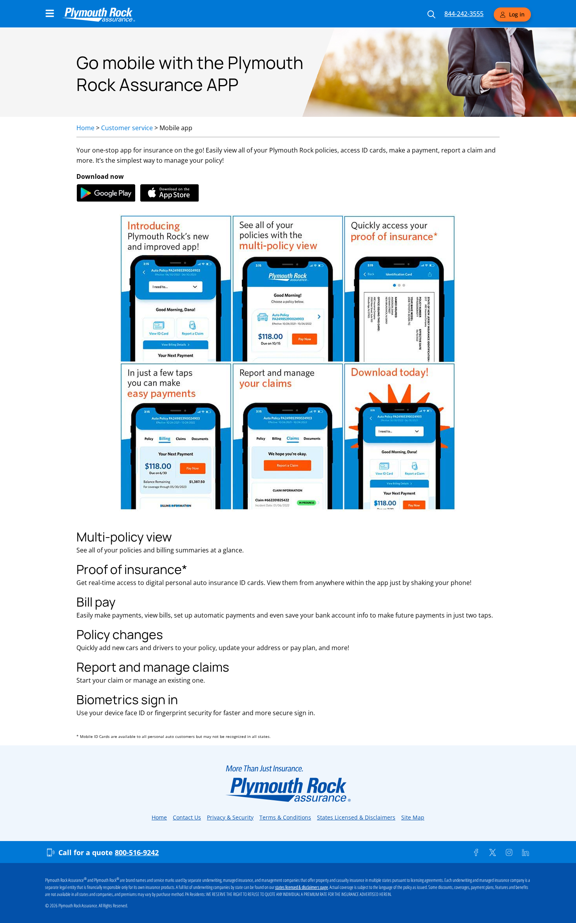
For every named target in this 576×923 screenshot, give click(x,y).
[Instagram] (509, 852)
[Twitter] (492, 852)
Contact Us (187, 817)
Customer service (127, 128)
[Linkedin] (525, 852)
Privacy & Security (230, 817)
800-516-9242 (137, 852)
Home (85, 128)
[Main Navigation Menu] (49, 13)
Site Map (412, 817)
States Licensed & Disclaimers (356, 817)
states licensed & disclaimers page (301, 887)
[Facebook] (476, 852)
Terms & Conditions (285, 817)
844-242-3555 (464, 13)
